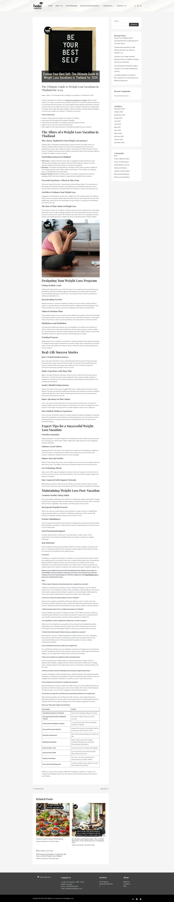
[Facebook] (138, 6)
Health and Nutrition (42, 841)
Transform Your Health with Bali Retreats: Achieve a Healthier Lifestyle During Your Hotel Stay (126, 59)
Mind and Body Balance (121, 174)
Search (116, 21)
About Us (59, 6)
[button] (100, 5)
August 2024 (118, 118)
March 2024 (118, 133)
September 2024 (119, 115)
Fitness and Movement (121, 162)
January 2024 (118, 139)
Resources (107, 6)
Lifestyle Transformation (122, 171)
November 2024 (119, 109)
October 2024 (118, 112)
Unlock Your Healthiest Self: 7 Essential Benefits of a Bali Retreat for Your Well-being (126, 40)
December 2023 (119, 142)
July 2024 (117, 121)
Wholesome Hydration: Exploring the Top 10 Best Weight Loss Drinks (51, 855)
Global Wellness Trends (121, 165)
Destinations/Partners (89, 6)
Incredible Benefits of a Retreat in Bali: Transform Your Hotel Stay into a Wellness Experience (126, 77)
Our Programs (71, 6)
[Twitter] (140, 6)
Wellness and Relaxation (122, 177)
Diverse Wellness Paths (121, 159)
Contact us (126, 884)
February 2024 (119, 136)
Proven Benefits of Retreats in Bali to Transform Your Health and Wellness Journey (126, 68)
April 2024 (117, 130)
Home (50, 6)
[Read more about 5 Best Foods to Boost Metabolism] (53, 820)
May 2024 (117, 127)
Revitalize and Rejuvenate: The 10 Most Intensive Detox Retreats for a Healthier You (88, 841)
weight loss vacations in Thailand (76, 100)
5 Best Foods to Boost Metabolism (49, 839)
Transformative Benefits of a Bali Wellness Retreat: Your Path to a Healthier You (124, 50)
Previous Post (38, 789)
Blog (115, 156)
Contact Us (121, 6)
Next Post (105, 789)
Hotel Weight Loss (91, 575)
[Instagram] (135, 6)
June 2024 (117, 124)
